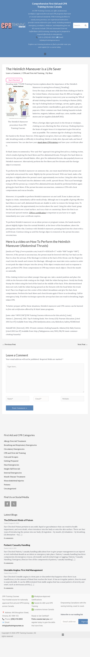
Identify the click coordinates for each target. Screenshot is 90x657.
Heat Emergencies (11, 465)
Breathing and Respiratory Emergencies (20, 445)
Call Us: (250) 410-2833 (46, 37)
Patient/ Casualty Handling (17, 545)
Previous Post (9, 344)
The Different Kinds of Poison (18, 520)
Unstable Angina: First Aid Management (23, 570)
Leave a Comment (13, 73)
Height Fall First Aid (12, 469)
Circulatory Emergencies (14, 449)
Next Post (83, 344)
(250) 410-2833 (17, 619)
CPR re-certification (37, 213)
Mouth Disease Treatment (14, 477)
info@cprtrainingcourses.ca (12, 626)
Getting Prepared (11, 461)
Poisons (7, 484)
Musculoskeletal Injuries (14, 481)
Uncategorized (10, 488)
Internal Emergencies (13, 473)
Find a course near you (40, 619)
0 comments (8, 538)
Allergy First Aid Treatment (15, 441)
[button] (45, 54)
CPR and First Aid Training (33, 73)
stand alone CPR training (48, 142)
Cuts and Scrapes (11, 457)
